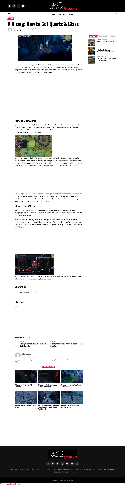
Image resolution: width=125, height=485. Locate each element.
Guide (64, 14)
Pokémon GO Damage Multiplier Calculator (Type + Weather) (63, 469)
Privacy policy (40, 469)
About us (22, 469)
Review (71, 14)
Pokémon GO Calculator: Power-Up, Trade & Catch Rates (99, 469)
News (59, 14)
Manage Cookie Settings (10, 484)
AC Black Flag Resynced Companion (63, 472)
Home (53, 14)
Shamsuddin (19, 30)
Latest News (13, 469)
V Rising (28, 337)
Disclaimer (30, 469)
